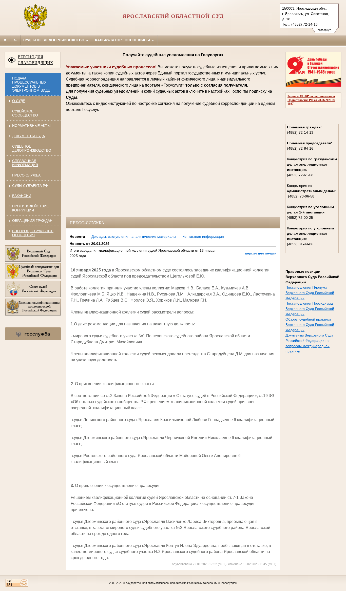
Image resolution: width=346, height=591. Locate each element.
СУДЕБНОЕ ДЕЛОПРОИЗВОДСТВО (31, 148)
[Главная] (5, 40)
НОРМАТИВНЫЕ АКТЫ (31, 126)
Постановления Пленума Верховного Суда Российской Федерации (309, 292)
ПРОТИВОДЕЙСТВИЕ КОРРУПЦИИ (30, 208)
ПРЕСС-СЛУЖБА (26, 175)
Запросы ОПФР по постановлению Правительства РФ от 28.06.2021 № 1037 (311, 100)
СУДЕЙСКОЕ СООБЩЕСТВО (25, 113)
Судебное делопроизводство (54, 40)
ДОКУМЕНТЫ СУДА (28, 136)
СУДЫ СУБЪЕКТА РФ (30, 186)
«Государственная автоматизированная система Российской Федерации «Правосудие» (180, 582)
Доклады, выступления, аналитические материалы (133, 236)
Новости (77, 236)
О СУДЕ (18, 101)
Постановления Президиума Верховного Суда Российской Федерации (309, 308)
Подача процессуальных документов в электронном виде (31, 84)
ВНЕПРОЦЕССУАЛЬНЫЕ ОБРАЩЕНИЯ (32, 233)
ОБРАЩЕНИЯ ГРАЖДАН (32, 221)
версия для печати (260, 253)
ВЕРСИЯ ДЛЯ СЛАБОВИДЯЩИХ (35, 60)
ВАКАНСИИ (21, 196)
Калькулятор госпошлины (123, 40)
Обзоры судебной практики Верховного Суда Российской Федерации (309, 324)
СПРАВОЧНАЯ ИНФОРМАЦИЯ (25, 163)
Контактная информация (203, 236)
